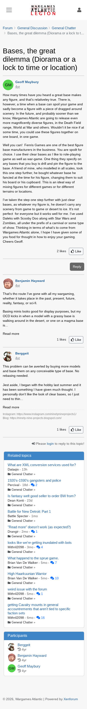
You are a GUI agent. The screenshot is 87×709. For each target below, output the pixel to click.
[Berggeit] (12, 647)
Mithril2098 (16, 547)
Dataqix (14, 469)
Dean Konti (16, 500)
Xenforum (71, 699)
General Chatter (22, 474)
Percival (14, 485)
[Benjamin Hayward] (12, 658)
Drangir (13, 531)
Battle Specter (18, 516)
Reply (77, 266)
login (50, 443)
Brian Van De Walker (23, 562)
